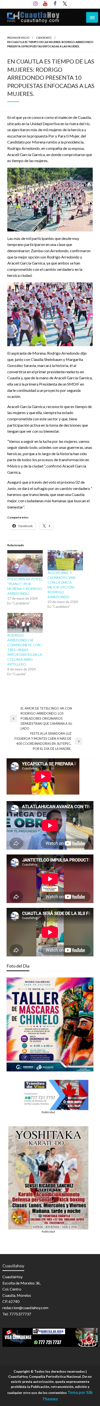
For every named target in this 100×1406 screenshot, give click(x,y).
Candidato (43, 37)
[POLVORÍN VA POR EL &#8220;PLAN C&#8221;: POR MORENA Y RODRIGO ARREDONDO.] (25, 563)
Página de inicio (18, 37)
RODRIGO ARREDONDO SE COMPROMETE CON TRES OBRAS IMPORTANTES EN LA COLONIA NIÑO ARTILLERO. (24, 649)
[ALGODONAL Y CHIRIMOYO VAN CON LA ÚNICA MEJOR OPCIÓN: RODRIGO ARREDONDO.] (65, 560)
